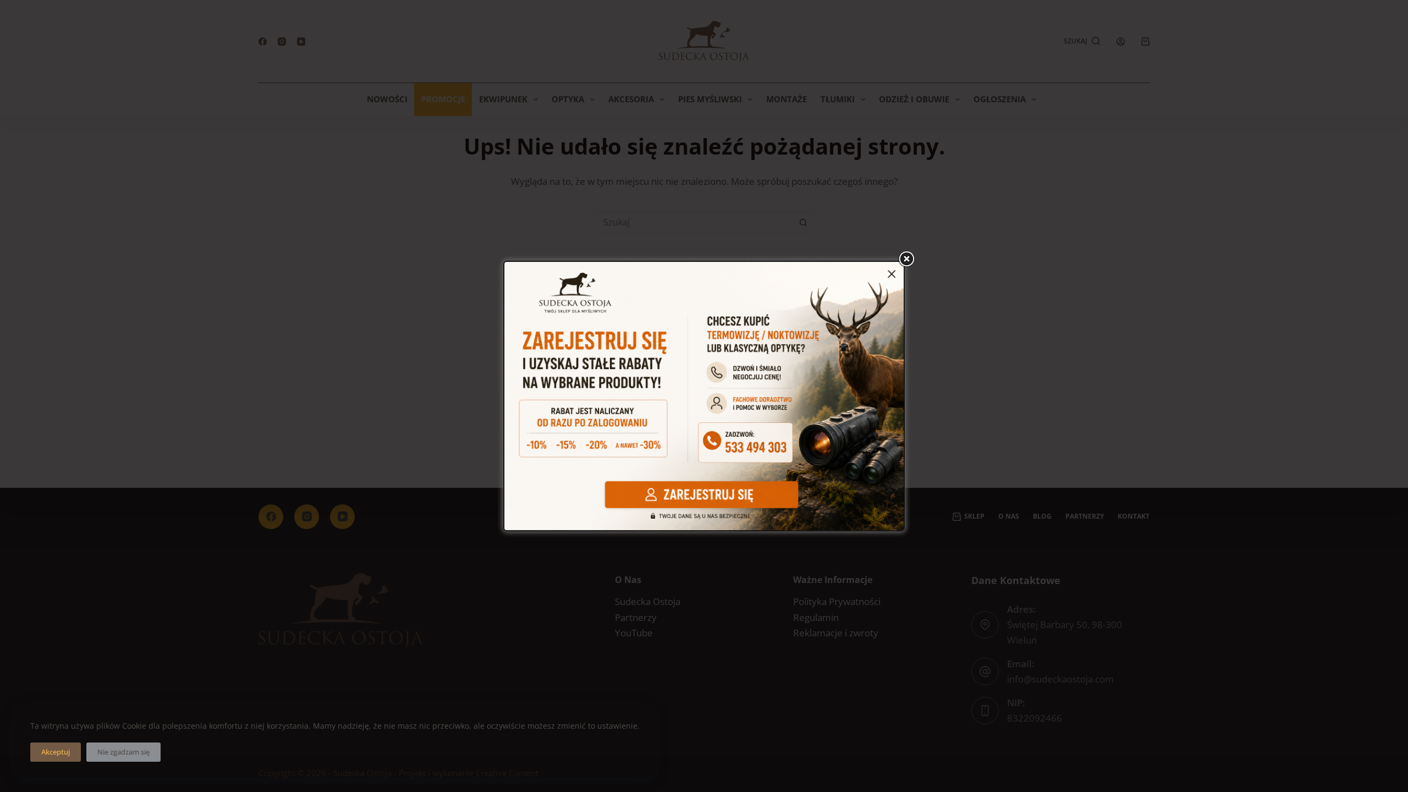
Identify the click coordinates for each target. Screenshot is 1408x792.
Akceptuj (55, 752)
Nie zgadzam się (123, 752)
